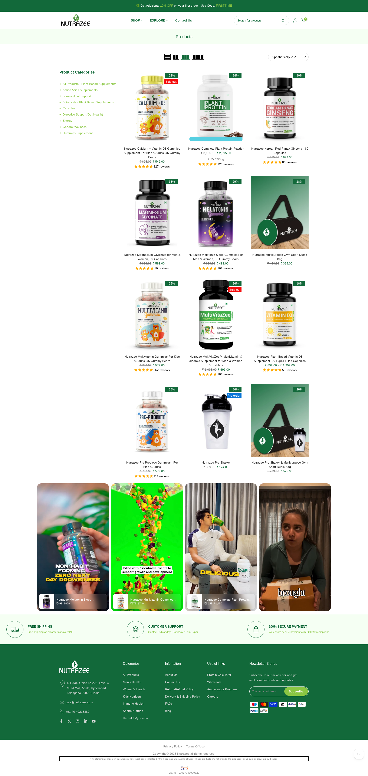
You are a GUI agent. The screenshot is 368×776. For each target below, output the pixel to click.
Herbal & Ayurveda (135, 718)
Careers (212, 696)
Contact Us (183, 20)
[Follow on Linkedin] (86, 721)
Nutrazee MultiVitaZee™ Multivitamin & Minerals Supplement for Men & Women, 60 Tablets (215, 361)
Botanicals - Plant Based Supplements (88, 102)
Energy (67, 120)
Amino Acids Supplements (80, 90)
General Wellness (74, 127)
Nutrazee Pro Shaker (216, 462)
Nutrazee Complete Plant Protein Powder (216, 148)
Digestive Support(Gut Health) (83, 114)
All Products (131, 674)
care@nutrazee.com (79, 702)
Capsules (69, 108)
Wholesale (214, 682)
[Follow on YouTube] (94, 721)
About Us (171, 674)
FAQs (168, 703)
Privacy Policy (172, 746)
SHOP (135, 20)
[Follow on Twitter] (69, 721)
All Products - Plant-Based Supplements (89, 83)
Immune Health (133, 703)
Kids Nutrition (132, 696)
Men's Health (132, 682)
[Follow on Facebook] (61, 721)
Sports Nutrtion (133, 710)
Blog (168, 710)
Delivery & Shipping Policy (182, 696)
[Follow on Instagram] (77, 721)
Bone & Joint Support (77, 96)
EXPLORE (157, 20)
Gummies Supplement (78, 133)
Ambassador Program (222, 689)
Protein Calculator (219, 674)
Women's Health (134, 689)
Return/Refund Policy (179, 689)
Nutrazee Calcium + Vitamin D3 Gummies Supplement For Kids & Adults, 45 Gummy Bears (152, 153)
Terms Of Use (195, 746)
